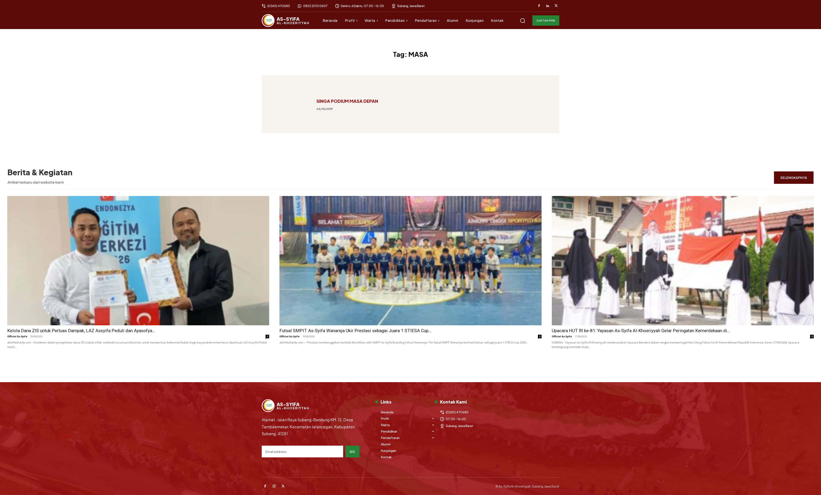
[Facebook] (539, 6)
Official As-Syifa (17, 336)
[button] (522, 20)
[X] (556, 6)
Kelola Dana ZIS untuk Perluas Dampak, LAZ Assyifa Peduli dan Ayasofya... (81, 330)
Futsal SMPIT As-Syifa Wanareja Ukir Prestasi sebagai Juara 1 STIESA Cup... (355, 330)
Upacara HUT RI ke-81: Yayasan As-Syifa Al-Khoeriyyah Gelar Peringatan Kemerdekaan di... (641, 330)
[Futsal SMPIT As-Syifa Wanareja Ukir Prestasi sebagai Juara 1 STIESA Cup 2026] (410, 260)
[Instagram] (274, 486)
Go (352, 452)
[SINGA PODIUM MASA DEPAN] (290, 104)
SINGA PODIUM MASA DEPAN (347, 101)
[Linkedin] (547, 6)
